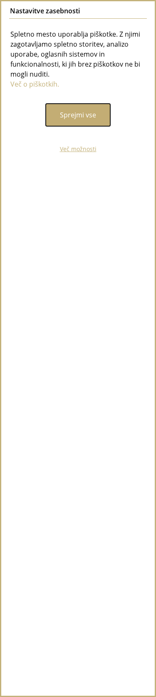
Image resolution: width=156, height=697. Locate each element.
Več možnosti (78, 149)
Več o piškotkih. (34, 84)
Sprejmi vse (78, 114)
